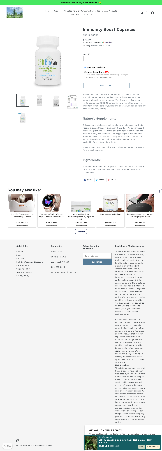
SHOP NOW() (153, 447)
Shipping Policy (23, 269)
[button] (114, 42)
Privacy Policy (22, 276)
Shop (18, 255)
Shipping (86, 46)
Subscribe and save (97, 72)
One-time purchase (95, 67)
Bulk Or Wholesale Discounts (29, 262)
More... (141, 447)
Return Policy (22, 265)
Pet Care (20, 258)
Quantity (87, 54)
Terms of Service (24, 272)
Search (19, 251)
